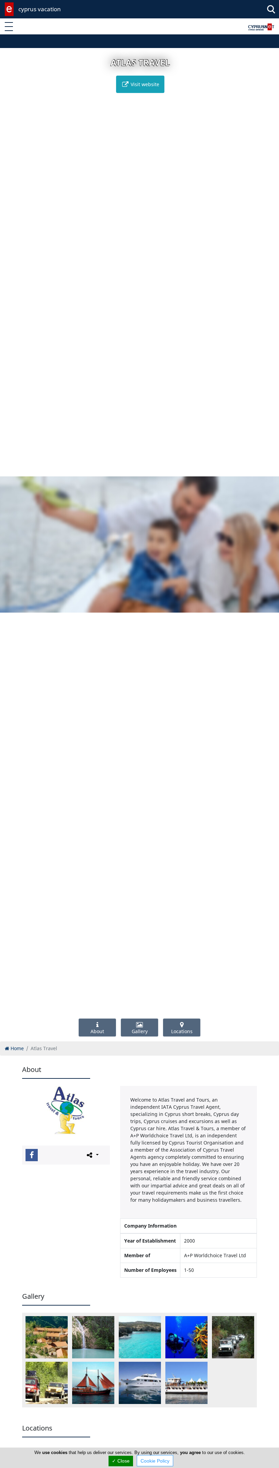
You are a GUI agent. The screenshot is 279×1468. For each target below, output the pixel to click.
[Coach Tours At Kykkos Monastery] (47, 1337)
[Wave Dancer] (186, 1383)
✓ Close (121, 1461)
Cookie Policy (155, 1461)
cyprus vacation (39, 9)
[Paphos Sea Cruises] (140, 1383)
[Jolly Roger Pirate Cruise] (93, 1383)
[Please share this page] (92, 1155)
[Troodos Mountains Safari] (233, 1337)
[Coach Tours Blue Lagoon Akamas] (140, 1337)
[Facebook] (32, 1155)
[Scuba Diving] (186, 1337)
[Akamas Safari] (47, 1383)
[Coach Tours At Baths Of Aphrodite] (93, 1337)
